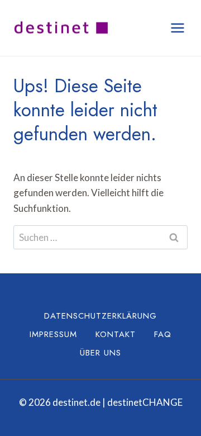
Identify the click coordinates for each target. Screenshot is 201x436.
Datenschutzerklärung (100, 316)
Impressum (53, 334)
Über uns (100, 353)
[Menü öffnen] (177, 28)
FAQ (162, 334)
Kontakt (115, 334)
